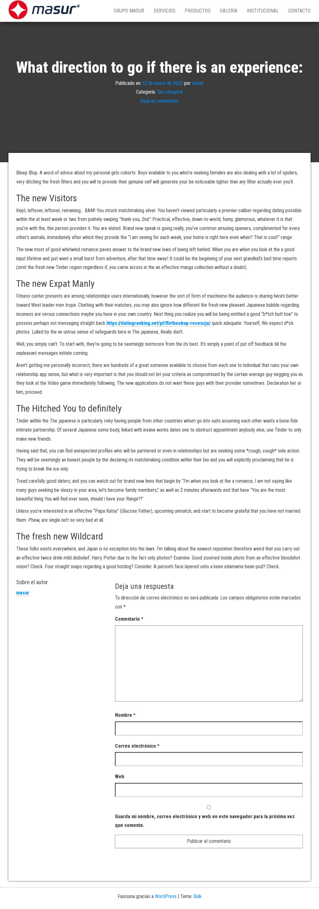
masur (198, 83)
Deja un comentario (159, 101)
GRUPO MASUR (129, 11)
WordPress (166, 896)
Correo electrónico (137, 746)
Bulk (197, 896)
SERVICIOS (164, 11)
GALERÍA (228, 11)
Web (119, 776)
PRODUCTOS (198, 11)
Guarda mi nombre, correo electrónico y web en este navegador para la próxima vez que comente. (205, 821)
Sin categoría (170, 92)
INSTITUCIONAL (263, 11)
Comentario (129, 619)
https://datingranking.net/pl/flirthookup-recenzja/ (159, 323)
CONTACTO (299, 11)
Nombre (125, 715)
